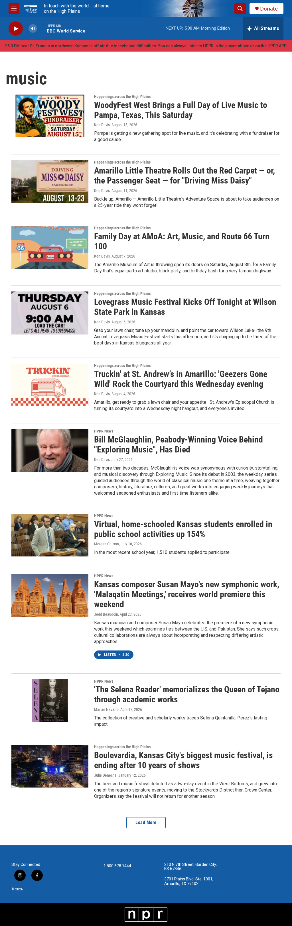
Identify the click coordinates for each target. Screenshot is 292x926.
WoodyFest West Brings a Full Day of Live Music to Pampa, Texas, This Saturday (180, 110)
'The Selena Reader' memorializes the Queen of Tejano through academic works (186, 694)
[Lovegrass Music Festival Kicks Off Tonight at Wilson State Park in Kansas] (49, 312)
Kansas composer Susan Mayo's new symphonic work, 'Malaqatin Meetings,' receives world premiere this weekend (186, 594)
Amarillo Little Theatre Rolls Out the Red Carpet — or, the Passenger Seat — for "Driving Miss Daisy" (184, 175)
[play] (15, 28)
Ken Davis (102, 125)
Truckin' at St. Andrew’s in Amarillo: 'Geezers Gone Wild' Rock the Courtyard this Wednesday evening (180, 379)
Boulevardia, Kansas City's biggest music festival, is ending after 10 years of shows (183, 760)
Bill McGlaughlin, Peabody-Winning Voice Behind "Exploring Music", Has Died (178, 444)
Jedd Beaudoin (106, 614)
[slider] (42, 28)
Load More (146, 822)
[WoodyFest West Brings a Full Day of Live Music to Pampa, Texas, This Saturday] (49, 116)
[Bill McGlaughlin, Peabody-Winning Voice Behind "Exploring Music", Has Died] (49, 450)
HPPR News (103, 431)
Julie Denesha (105, 775)
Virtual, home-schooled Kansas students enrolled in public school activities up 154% (183, 529)
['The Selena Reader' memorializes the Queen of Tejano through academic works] (49, 700)
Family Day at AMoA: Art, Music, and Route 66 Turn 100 (181, 241)
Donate (269, 9)
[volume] (33, 28)
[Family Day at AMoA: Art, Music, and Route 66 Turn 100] (49, 247)
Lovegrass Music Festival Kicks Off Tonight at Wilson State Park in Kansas (185, 307)
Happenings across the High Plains (122, 96)
